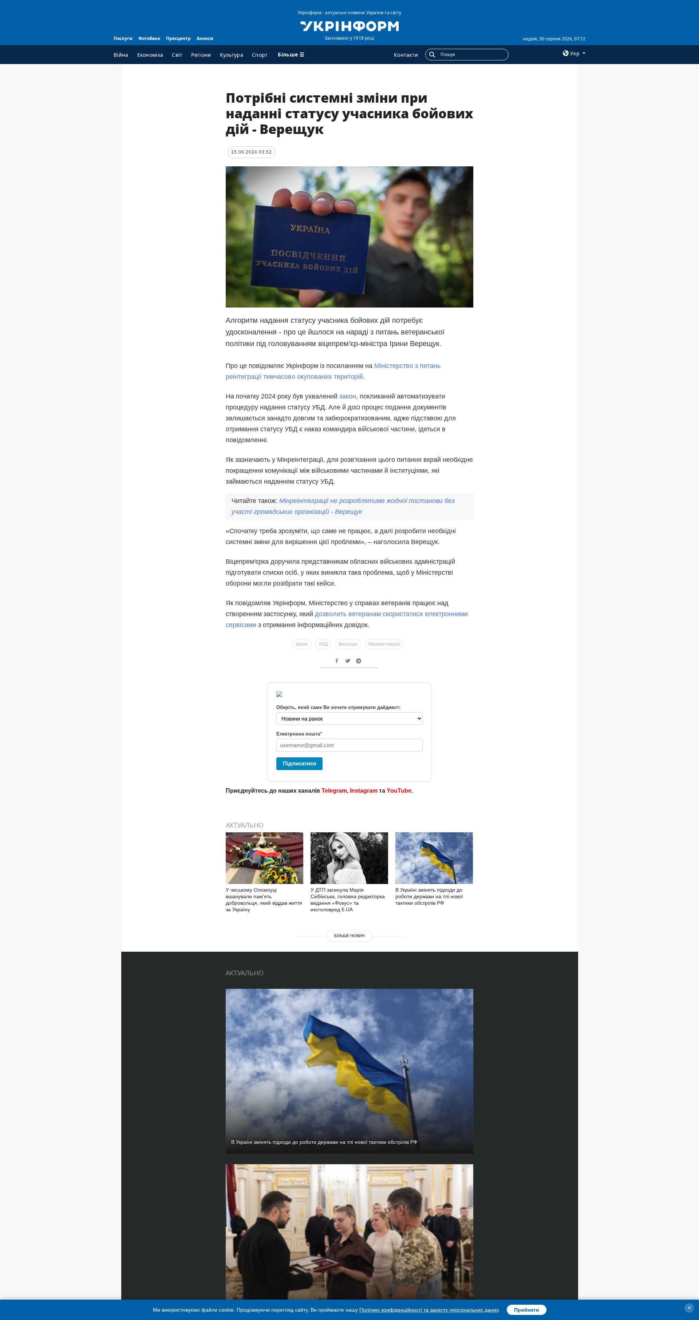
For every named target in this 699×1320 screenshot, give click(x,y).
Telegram (334, 791)
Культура (231, 54)
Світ (177, 54)
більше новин (349, 935)
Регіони (201, 54)
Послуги (123, 38)
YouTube (399, 791)
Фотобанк (149, 38)
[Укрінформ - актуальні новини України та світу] (349, 25)
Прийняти (526, 1310)
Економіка (150, 54)
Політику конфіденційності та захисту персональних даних (429, 1310)
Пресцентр (178, 38)
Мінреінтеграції (384, 644)
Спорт (260, 54)
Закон (302, 644)
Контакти (406, 54)
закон (347, 396)
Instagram (364, 791)
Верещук (348, 644)
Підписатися (299, 763)
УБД (323, 644)
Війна (121, 54)
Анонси (205, 38)
